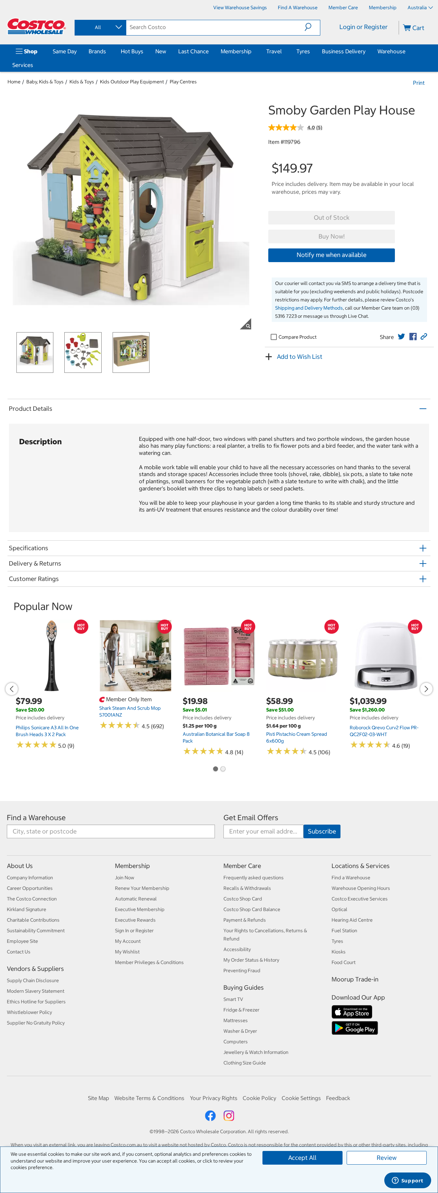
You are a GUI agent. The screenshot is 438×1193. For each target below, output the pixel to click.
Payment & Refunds (244, 920)
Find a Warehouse (36, 817)
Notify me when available (331, 255)
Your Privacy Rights (213, 1098)
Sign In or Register (134, 930)
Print (419, 82)
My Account (128, 941)
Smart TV (233, 999)
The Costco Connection (32, 899)
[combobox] (100, 27)
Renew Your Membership (142, 888)
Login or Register (363, 27)
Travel (274, 51)
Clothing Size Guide (244, 1063)
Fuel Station (344, 930)
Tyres (303, 51)
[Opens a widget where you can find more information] (407, 1181)
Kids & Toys (81, 82)
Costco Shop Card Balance (251, 909)
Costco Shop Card (242, 899)
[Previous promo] (11, 688)
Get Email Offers (250, 817)
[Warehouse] (406, 51)
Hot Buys (132, 51)
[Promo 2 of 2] (223, 769)
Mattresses (235, 1020)
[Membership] (253, 51)
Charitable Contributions (33, 920)
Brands (97, 51)
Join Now (124, 878)
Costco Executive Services (360, 899)
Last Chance (193, 51)
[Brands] (107, 51)
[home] (36, 26)
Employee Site (22, 941)
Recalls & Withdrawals (247, 888)
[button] (312, 27)
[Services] (34, 65)
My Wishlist (127, 952)
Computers (235, 1042)
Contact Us (18, 952)
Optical (339, 909)
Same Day (65, 51)
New (160, 51)
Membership (236, 51)
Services (22, 65)
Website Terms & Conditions (149, 1098)
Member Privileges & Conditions (149, 962)
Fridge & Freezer (241, 1010)
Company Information (30, 878)
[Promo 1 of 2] (215, 769)
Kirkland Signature (26, 909)
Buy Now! (332, 236)
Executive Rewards (135, 920)
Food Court (344, 962)
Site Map (98, 1098)
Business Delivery (343, 51)
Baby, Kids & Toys (45, 82)
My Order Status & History (251, 960)
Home (14, 82)
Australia (417, 7)
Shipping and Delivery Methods (309, 308)
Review (387, 1158)
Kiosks (339, 952)
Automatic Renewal (136, 899)
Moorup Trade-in (355, 979)
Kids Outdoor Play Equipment (132, 82)
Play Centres (183, 82)
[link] (401, 336)
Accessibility (237, 949)
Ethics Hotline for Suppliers (36, 1002)
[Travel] (283, 51)
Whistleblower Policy (29, 1012)
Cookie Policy (259, 1098)
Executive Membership (140, 909)
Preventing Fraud (241, 970)
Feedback (338, 1098)
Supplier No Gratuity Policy (36, 1023)
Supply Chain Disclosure (33, 980)
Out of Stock (331, 217)
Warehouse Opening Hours (361, 888)
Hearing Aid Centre (352, 920)
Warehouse (391, 51)
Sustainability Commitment (36, 930)
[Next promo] (426, 688)
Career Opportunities (30, 888)
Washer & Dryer (240, 1031)
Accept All (302, 1158)
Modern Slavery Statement (35, 991)
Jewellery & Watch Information (255, 1052)
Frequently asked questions (253, 878)
